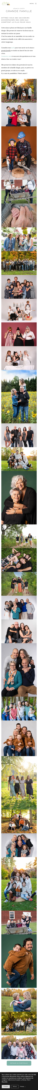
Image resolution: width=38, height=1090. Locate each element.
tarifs (13, 48)
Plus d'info (4, 1082)
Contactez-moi (6, 56)
